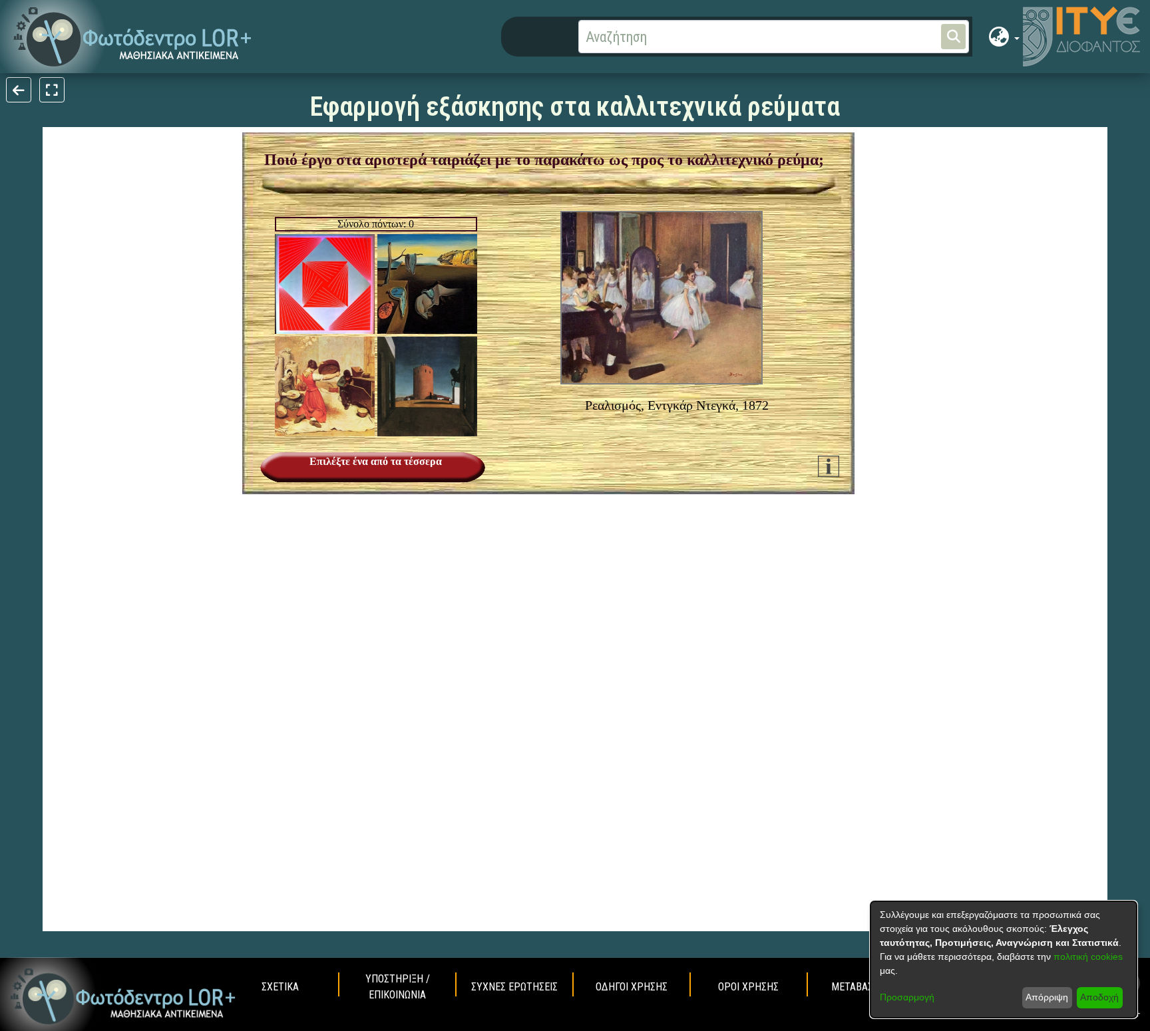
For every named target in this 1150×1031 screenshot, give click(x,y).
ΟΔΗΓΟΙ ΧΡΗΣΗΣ (632, 986)
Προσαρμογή (907, 997)
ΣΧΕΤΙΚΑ (280, 986)
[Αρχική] (123, 996)
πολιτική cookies (1088, 956)
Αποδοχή (1099, 997)
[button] (132, 37)
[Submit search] (953, 36)
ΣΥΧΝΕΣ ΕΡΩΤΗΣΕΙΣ (514, 986)
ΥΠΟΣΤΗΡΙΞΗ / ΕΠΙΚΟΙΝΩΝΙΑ (397, 986)
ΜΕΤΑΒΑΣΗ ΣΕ (862, 986)
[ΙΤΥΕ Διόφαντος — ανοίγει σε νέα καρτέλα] (1081, 37)
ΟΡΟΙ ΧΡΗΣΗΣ (748, 986)
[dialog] (1003, 959)
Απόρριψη (1047, 997)
